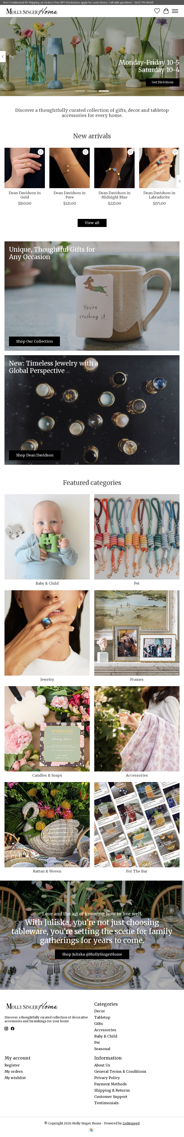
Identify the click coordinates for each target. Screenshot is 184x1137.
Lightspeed (131, 1123)
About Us (102, 1065)
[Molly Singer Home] (31, 10)
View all (92, 222)
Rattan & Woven (47, 871)
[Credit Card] (91, 1130)
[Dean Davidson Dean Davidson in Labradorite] (159, 168)
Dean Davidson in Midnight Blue (114, 195)
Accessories (137, 775)
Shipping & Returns (112, 1090)
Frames (137, 679)
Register (12, 1065)
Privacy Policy (107, 1077)
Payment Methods (110, 1084)
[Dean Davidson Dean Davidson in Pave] (69, 168)
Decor (99, 1011)
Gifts (98, 1023)
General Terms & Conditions (120, 1071)
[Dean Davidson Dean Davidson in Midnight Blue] (114, 168)
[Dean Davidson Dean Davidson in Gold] (24, 168)
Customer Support (110, 1096)
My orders (13, 1071)
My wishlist (15, 1077)
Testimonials (106, 1103)
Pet (137, 583)
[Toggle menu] (175, 11)
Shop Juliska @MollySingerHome (92, 954)
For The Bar (136, 871)
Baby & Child (47, 583)
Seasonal (102, 1049)
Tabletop (102, 1017)
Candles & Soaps (47, 775)
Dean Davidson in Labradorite (159, 195)
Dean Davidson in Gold (25, 195)
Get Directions (162, 82)
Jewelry (47, 679)
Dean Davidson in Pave (69, 195)
